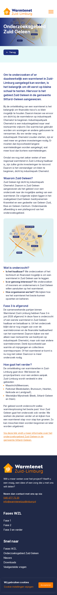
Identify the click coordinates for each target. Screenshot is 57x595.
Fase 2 (7, 525)
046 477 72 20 (11, 497)
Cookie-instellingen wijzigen (18, 586)
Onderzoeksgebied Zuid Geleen (21, 553)
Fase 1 (7, 520)
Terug (12, 52)
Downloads (9, 562)
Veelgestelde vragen (14, 566)
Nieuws (7, 557)
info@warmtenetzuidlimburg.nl (19, 501)
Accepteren (46, 585)
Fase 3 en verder (12, 529)
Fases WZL (10, 548)
